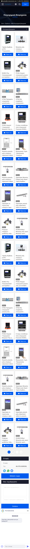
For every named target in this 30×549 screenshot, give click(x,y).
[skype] (4, 471)
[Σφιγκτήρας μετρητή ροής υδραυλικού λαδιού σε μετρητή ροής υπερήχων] (22, 195)
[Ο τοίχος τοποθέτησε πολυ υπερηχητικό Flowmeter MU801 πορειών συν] (22, 117)
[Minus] (28, 511)
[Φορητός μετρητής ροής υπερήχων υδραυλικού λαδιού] (7, 143)
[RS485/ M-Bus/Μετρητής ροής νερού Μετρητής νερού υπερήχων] (22, 221)
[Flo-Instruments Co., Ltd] (8, 4)
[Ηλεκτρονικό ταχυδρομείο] (12, 471)
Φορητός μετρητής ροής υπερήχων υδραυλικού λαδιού (7, 153)
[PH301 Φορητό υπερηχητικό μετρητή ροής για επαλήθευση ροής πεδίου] (22, 65)
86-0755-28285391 (24, 1)
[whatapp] (8, 470)
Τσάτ (25, 4)
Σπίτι (2, 23)
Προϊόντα (7, 23)
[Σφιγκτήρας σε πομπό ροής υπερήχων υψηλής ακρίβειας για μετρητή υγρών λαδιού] (7, 195)
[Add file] (2, 546)
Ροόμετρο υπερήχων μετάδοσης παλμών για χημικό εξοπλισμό (7, 233)
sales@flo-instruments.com (10, 1)
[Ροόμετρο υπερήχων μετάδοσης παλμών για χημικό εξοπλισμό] (7, 221)
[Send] (27, 546)
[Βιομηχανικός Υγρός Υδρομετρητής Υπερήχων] (22, 143)
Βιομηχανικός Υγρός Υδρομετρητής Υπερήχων (21, 153)
